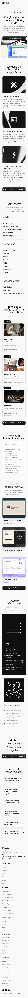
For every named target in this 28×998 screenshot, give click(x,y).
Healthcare (5, 983)
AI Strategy (5, 907)
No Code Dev (5, 940)
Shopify (4, 950)
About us (4, 883)
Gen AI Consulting (6, 910)
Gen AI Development (7, 894)
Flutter (4, 953)
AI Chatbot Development (8, 900)
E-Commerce (5, 970)
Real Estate (5, 967)
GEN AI (4, 921)
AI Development (6, 891)
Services (4, 873)
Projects (4, 867)
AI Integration (5, 927)
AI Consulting (5, 904)
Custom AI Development (8, 913)
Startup (4, 961)
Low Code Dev (6, 937)
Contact (4, 880)
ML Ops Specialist (6, 947)
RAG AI (4, 924)
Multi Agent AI (5, 931)
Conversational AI (6, 934)
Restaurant (5, 977)
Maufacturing (5, 974)
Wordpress (5, 943)
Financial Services (6, 980)
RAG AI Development (7, 897)
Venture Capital (6, 964)
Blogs (3, 877)
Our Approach (5, 870)
